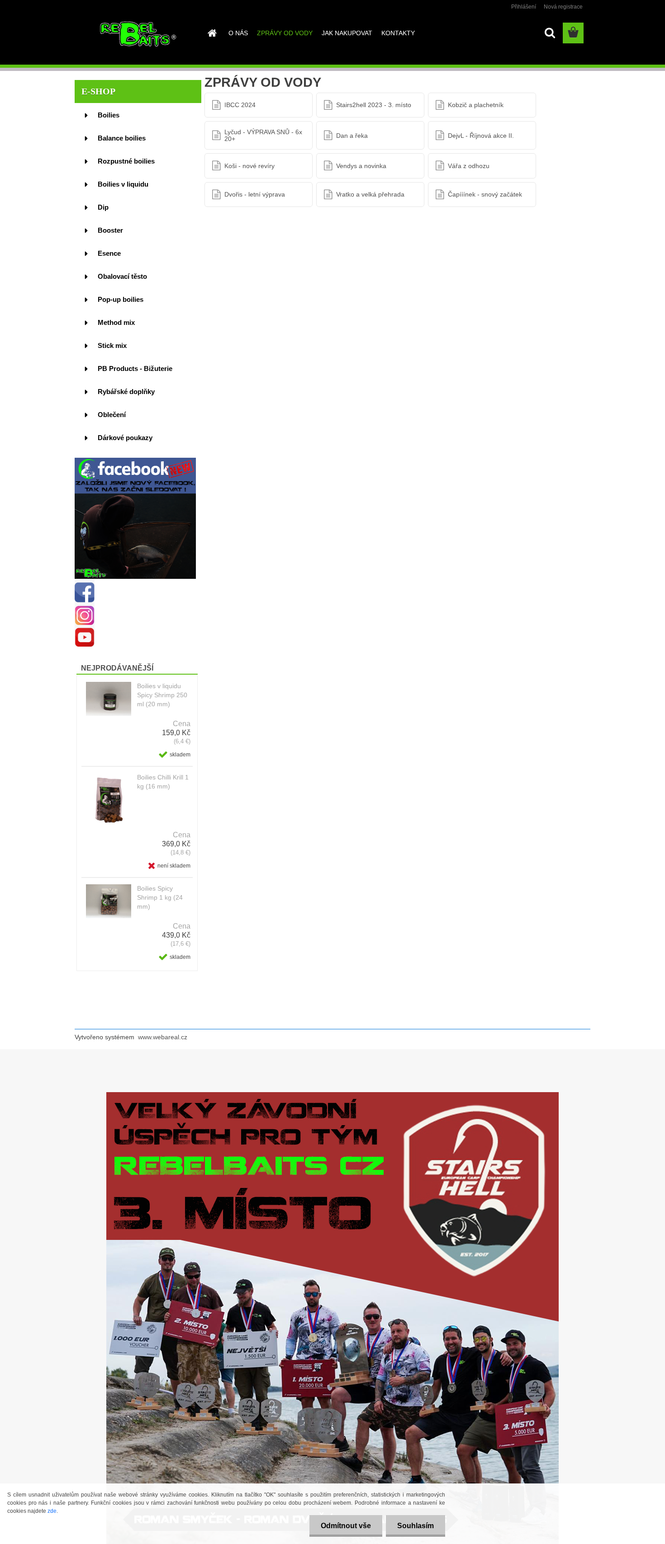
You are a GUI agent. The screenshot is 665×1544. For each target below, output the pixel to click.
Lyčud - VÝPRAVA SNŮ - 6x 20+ (263, 135)
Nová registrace (563, 7)
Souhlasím (415, 1526)
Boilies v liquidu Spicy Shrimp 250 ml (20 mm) (162, 695)
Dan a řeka (352, 135)
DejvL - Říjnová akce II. (481, 135)
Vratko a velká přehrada (370, 194)
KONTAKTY (398, 33)
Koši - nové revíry (249, 165)
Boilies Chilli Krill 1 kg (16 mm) (163, 782)
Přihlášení (523, 7)
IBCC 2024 (240, 104)
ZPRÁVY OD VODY (285, 33)
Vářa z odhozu (468, 165)
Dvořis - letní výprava (254, 194)
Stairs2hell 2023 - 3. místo (373, 104)
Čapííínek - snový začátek (485, 194)
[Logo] (137, 33)
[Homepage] (211, 33)
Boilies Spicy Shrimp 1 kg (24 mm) (160, 897)
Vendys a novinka (361, 165)
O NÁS (238, 33)
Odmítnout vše (346, 1526)
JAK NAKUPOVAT (347, 33)
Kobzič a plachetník (476, 104)
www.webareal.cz (162, 1037)
